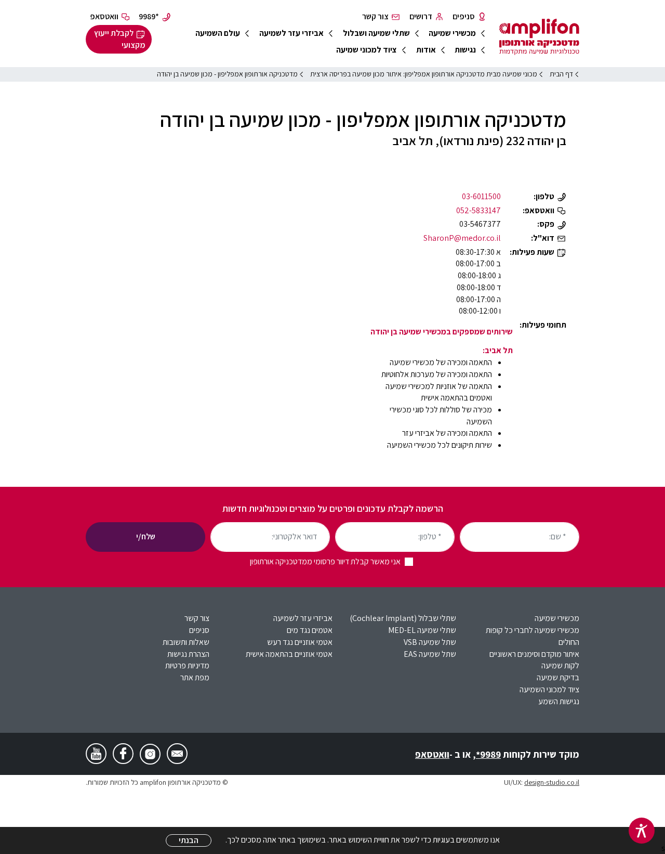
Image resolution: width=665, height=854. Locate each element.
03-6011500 (481, 196)
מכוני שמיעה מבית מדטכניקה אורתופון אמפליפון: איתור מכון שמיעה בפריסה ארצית (423, 74)
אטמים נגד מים (309, 630)
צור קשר (196, 618)
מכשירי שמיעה (557, 618)
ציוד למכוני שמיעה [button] (366, 49)
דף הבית (561, 74)
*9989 (488, 754)
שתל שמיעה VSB (430, 642)
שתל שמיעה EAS (430, 654)
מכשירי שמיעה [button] (452, 33)
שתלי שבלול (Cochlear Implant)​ (403, 618)
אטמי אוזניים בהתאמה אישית (289, 654)
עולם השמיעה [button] (217, 33)
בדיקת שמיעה (558, 677)
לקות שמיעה (560, 665)
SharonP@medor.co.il (462, 237)
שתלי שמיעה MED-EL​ (422, 630)
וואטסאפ (432, 754)
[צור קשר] (177, 753)
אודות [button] (426, 49)
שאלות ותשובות (186, 642)
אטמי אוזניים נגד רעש (299, 642)
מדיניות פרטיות (187, 665)
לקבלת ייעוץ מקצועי (119, 39)
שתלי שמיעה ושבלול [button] (376, 33)
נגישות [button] (465, 49)
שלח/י (145, 536)
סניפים (199, 630)
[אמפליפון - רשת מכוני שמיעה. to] (539, 39)
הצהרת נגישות (188, 654)
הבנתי (188, 840)
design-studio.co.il (551, 782)
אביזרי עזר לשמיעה (302, 618)
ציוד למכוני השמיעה (549, 689)
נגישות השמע (558, 701)
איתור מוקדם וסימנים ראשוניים (534, 654)
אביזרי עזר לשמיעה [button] (291, 33)
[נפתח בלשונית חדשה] (150, 754)
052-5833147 (478, 210)
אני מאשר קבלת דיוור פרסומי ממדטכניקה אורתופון (325, 561)
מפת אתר (194, 677)
